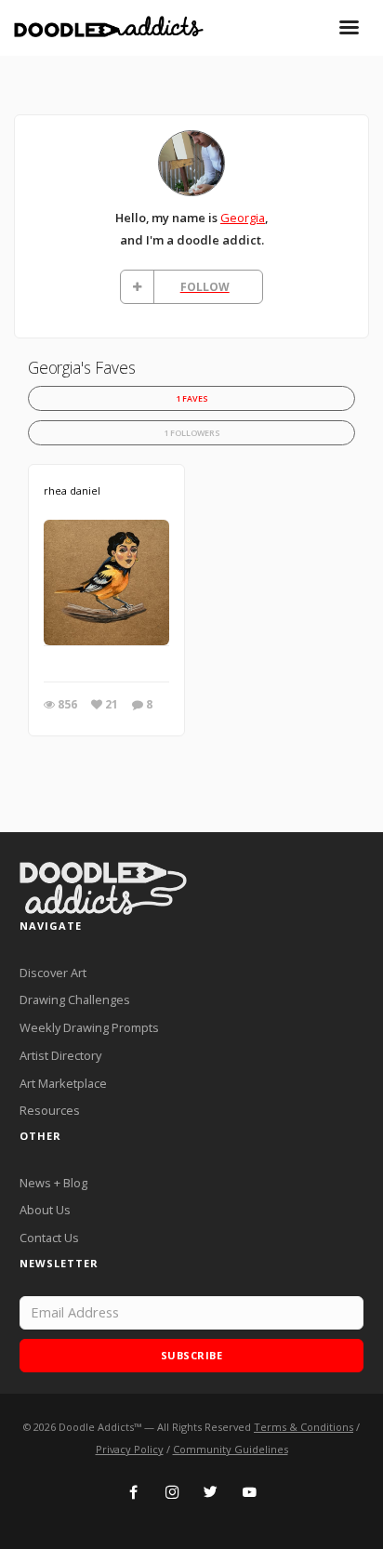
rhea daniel (72, 490)
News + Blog (53, 1182)
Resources (50, 1110)
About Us (45, 1209)
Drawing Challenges (75, 999)
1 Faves (192, 398)
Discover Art (53, 972)
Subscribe (192, 1355)
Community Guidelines (230, 1449)
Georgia (242, 217)
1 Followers (192, 433)
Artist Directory (60, 1055)
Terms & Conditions (303, 1427)
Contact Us (49, 1237)
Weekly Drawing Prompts (89, 1027)
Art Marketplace (63, 1083)
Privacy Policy (130, 1449)
